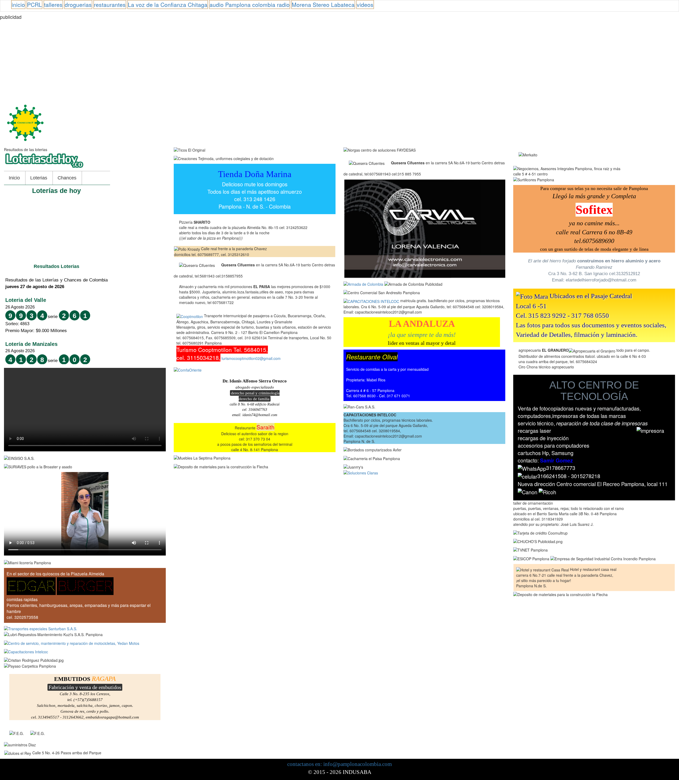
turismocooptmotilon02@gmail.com (251, 358)
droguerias (78, 4)
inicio (18, 4)
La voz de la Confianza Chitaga (167, 4)
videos (365, 4)
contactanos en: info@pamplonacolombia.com (339, 764)
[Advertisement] (159, 59)
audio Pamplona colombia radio (250, 4)
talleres (53, 4)
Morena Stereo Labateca (323, 4)
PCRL (34, 4)
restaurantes (110, 4)
